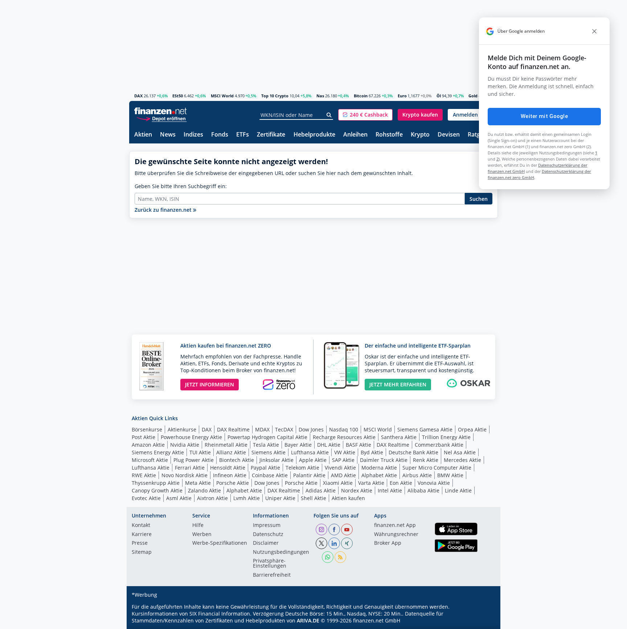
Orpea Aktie (472, 429)
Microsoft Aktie (150, 459)
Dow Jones (311, 429)
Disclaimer (266, 543)
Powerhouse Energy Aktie (191, 437)
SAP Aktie (343, 459)
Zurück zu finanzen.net (164, 209)
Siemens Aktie (268, 452)
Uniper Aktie (280, 498)
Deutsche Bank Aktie (413, 452)
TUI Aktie (200, 452)
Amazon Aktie (148, 444)
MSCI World (222, 96)
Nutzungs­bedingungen (281, 552)
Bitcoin (361, 96)
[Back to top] (483, 621)
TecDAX (284, 429)
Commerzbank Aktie (439, 444)
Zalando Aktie (204, 490)
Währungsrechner (396, 534)
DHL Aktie (328, 444)
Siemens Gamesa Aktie (424, 429)
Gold (473, 96)
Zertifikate (271, 134)
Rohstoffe (389, 134)
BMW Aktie (450, 475)
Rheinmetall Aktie (226, 444)
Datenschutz (268, 534)
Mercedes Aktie (462, 459)
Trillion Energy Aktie (446, 437)
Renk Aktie (425, 459)
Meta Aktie (198, 482)
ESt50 (177, 96)
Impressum (266, 525)
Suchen (479, 198)
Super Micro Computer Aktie (436, 467)
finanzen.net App (395, 525)
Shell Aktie (313, 498)
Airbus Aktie (417, 475)
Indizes (193, 134)
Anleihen (355, 134)
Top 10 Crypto (274, 96)
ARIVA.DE (308, 620)
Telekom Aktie (302, 467)
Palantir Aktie (309, 475)
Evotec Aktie (146, 498)
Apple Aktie (313, 459)
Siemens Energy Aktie (158, 452)
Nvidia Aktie (184, 444)
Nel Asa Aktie (460, 452)
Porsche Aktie (232, 482)
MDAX (262, 429)
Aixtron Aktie (212, 498)
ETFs (242, 134)
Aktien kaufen (348, 498)
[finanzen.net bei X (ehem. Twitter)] (321, 543)
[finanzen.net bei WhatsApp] (327, 557)
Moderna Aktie (379, 467)
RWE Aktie (144, 475)
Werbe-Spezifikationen (219, 543)
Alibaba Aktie (423, 490)
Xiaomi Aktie (338, 482)
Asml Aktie (179, 498)
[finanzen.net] (160, 110)
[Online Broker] (161, 118)
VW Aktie (344, 452)
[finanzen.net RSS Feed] (340, 557)
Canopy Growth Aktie (157, 490)
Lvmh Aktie (246, 498)
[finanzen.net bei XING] (347, 543)
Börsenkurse (147, 429)
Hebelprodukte (314, 134)
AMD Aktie (343, 475)
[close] (594, 31)
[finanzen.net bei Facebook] (334, 529)
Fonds (219, 134)
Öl (439, 96)
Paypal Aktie (265, 467)
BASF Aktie (358, 444)
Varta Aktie (371, 482)
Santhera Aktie (399, 437)
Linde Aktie (458, 490)
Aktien (143, 134)
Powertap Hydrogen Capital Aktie (267, 437)
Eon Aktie (401, 482)
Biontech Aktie (236, 459)
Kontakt (141, 525)
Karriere (142, 534)
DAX (138, 96)
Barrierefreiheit (272, 575)
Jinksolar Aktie (276, 459)
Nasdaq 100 (343, 429)
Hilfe (198, 525)
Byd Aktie (372, 452)
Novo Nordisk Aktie (184, 475)
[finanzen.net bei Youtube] (347, 529)
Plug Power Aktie (193, 459)
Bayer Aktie (298, 444)
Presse (140, 543)
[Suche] (329, 115)
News (168, 134)
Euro (402, 96)
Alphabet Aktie (379, 475)
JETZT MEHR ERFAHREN (397, 384)
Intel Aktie (390, 490)
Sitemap (142, 552)
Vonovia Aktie (434, 482)
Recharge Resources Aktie (344, 437)
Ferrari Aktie (190, 467)
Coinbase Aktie (270, 475)
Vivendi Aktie (340, 467)
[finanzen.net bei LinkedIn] (334, 543)
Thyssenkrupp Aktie (156, 482)
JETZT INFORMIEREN (209, 384)
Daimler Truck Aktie (383, 459)
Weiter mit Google (544, 116)
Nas (320, 96)
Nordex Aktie (356, 490)
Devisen (449, 134)
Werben (202, 534)
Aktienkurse (182, 429)
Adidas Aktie (321, 490)
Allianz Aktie (231, 452)
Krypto (420, 134)
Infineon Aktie (229, 475)
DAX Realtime (233, 429)
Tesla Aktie (266, 444)
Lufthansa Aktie (310, 452)
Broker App (387, 543)
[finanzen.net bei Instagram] (321, 529)
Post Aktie (143, 437)
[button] (365, 115)
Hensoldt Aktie (227, 467)
